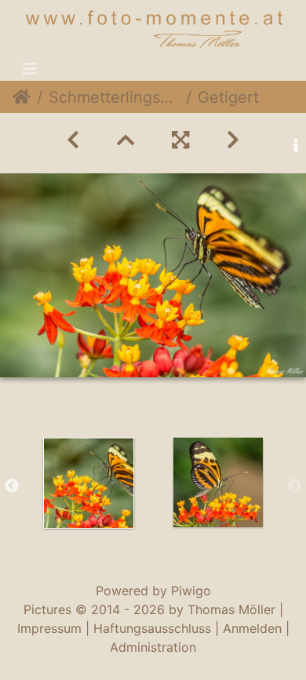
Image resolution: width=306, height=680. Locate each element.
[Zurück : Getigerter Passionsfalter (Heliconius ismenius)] (73, 140)
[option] (88, 483)
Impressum (49, 628)
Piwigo (191, 590)
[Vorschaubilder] (125, 140)
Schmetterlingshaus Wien (114, 97)
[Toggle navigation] (30, 69)
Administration (153, 647)
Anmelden (252, 628)
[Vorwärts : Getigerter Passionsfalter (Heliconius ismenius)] (233, 140)
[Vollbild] (180, 140)
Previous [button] (12, 486)
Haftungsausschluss (152, 628)
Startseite (22, 97)
